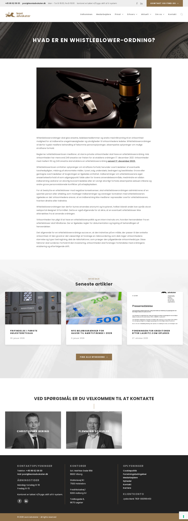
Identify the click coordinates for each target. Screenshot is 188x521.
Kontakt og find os (163, 3)
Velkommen (86, 14)
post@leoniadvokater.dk (34, 3)
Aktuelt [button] (145, 14)
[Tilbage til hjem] (18, 14)
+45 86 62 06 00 (12, 3)
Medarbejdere (103, 14)
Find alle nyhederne (93, 357)
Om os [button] (158, 14)
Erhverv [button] (131, 14)
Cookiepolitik (130, 470)
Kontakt (172, 14)
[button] (181, 14)
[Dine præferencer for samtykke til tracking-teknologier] (183, 516)
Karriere (127, 487)
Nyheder (127, 481)
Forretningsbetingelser (135, 474)
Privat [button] (118, 14)
